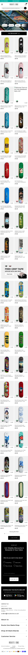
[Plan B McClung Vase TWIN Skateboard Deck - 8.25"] (7, 439)
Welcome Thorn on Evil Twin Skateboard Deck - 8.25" (6, 131)
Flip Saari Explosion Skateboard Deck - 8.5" (19, 376)
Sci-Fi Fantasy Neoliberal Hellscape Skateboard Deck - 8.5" (6, 206)
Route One (4, 25)
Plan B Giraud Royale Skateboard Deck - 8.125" (20, 426)
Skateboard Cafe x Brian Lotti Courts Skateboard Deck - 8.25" (21, 526)
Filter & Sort (13, 33)
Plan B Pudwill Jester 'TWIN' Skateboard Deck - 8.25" (21, 401)
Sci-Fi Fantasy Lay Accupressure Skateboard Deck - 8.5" (20, 181)
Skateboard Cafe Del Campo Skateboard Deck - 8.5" (6, 231)
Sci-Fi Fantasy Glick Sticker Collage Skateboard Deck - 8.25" (20, 156)
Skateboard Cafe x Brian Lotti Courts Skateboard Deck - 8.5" (6, 526)
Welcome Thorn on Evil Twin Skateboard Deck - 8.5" (21, 106)
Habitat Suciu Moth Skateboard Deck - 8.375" (5, 325)
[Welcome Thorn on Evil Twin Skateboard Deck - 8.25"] (7, 120)
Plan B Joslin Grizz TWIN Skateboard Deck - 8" (20, 451)
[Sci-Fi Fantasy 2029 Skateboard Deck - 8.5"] (7, 170)
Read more (22, 21)
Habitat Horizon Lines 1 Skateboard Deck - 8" (5, 256)
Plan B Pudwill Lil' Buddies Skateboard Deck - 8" (6, 426)
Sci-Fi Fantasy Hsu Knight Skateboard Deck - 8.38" (5, 156)
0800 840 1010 (6, 608)
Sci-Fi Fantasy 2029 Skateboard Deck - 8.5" (5, 181)
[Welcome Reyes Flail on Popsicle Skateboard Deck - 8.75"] (7, 45)
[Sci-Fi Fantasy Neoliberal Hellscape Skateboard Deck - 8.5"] (7, 195)
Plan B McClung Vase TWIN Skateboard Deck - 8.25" (6, 451)
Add (12, 52)
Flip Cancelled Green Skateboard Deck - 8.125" (20, 351)
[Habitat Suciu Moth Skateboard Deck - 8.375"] (7, 314)
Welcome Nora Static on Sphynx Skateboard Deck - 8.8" (20, 81)
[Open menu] (2, 4)
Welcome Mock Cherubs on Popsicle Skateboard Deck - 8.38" (20, 56)
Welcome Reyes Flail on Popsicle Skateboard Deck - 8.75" (6, 56)
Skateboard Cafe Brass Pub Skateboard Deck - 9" (6, 476)
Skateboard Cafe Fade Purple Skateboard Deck (6, 501)
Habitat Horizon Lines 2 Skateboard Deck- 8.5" (20, 231)
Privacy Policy (21, 646)
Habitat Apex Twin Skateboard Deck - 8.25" (20, 256)
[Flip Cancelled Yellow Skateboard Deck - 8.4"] (7, 339)
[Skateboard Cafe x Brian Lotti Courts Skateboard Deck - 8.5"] (7, 515)
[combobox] (14, 8)
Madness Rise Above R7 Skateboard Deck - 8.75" (20, 206)
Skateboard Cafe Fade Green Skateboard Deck (21, 501)
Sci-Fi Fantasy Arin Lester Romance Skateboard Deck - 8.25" (21, 131)
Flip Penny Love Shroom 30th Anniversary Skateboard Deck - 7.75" (6, 376)
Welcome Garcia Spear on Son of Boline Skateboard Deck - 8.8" (5, 81)
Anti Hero (11, 25)
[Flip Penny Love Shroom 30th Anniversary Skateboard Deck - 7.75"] (7, 364)
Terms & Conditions (5, 646)
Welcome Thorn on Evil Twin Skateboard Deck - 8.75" (6, 106)
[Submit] (25, 8)
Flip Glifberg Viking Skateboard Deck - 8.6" (5, 401)
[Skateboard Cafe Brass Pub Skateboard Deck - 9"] (7, 464)
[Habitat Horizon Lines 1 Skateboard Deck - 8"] (7, 245)
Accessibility (12, 647)
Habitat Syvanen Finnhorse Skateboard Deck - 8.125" (6, 300)
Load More (14, 538)
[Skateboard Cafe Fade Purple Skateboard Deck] (7, 489)
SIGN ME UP (14, 579)
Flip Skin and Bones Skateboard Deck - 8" (19, 325)
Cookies (13, 646)
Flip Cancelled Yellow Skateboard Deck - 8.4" (5, 351)
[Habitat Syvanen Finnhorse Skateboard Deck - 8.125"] (7, 289)
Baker (18, 25)
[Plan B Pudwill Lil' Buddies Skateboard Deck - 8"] (7, 414)
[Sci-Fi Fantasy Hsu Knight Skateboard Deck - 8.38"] (7, 145)
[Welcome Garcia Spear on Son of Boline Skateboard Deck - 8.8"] (7, 70)
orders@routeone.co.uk (10, 613)
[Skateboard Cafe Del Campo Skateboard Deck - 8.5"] (7, 220)
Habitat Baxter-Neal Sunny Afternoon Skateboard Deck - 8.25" (21, 300)
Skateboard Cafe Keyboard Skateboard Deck (20, 476)
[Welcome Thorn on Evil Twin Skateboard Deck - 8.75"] (7, 95)
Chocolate (24, 25)
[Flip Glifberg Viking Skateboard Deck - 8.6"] (7, 389)
